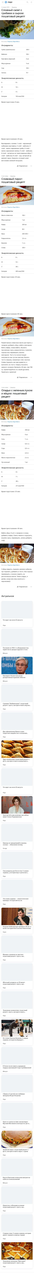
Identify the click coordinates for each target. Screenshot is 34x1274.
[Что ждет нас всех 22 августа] (17, 781)
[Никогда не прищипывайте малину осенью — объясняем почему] (17, 837)
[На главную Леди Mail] (9, 2)
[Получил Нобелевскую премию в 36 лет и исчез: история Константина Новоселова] (17, 921)
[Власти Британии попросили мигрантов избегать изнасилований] (17, 1172)
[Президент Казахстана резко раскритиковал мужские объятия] (17, 670)
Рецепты (14, 7)
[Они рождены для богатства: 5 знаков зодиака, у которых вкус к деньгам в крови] (17, 865)
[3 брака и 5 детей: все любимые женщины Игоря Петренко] (17, 1088)
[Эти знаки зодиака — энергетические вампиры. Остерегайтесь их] (17, 893)
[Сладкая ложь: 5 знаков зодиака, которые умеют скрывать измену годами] (17, 1227)
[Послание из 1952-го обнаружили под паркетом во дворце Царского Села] (17, 642)
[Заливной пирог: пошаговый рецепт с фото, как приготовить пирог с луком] (17, 1144)
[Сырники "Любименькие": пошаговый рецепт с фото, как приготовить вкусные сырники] (17, 698)
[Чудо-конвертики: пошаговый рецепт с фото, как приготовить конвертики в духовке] (17, 753)
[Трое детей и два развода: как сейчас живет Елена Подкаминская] (17, 809)
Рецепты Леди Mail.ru (13, 41)
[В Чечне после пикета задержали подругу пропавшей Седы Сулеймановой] (17, 1060)
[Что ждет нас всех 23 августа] (17, 614)
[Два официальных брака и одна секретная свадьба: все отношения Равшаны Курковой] (17, 726)
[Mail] (6, 2)
